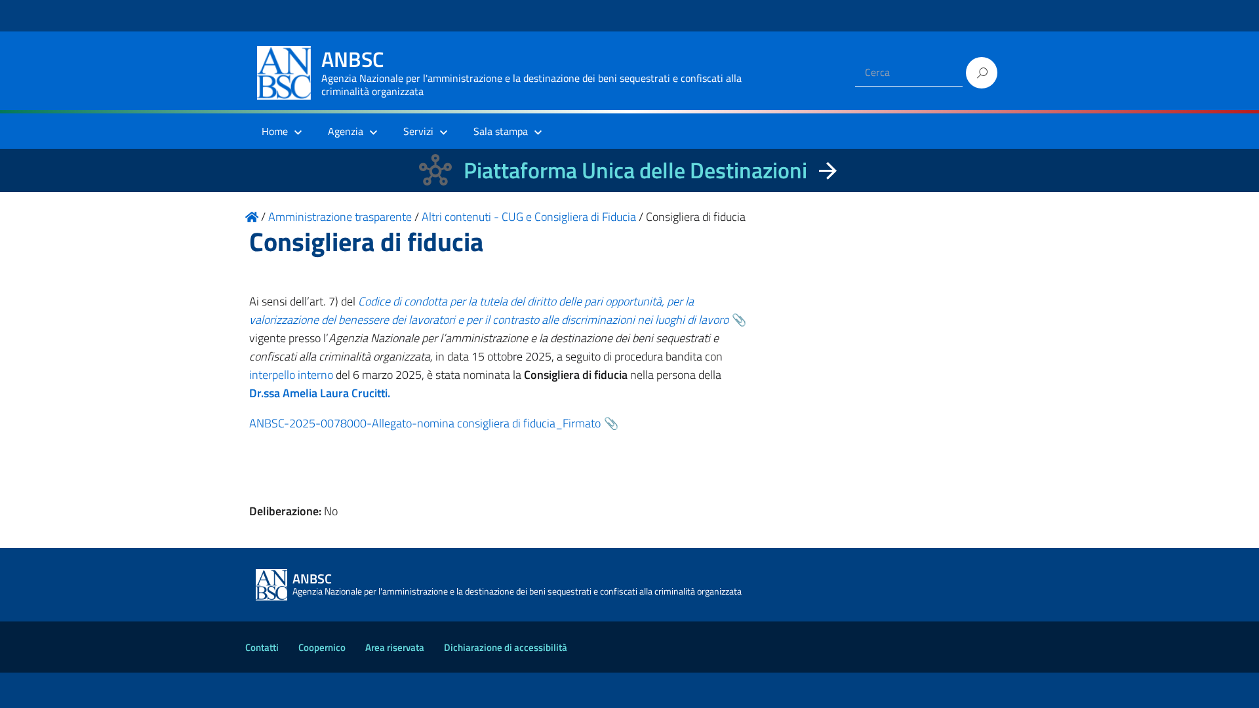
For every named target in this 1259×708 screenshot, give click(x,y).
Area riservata (394, 647)
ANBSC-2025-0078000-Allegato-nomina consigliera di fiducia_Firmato (425, 423)
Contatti (262, 647)
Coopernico (322, 647)
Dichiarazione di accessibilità (505, 647)
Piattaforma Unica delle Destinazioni (635, 170)
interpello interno (291, 375)
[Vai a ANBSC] (251, 217)
